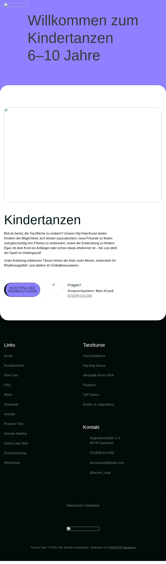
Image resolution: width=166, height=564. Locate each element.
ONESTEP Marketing (122, 547)
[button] (159, 8)
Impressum (92, 505)
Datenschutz (75, 505)
